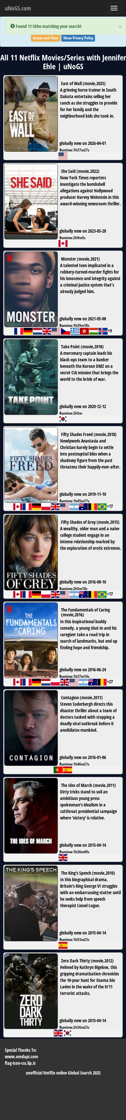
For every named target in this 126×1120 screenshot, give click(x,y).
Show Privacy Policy (78, 38)
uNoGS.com (18, 8)
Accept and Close (45, 38)
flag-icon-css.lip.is (20, 1063)
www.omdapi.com (21, 1056)
